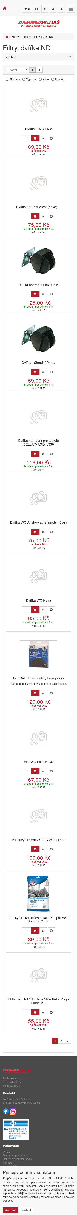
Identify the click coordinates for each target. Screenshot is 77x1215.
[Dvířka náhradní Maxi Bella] (38, 260)
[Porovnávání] (36, 9)
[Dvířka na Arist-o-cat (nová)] (38, 182)
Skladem (15, 79)
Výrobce (11, 57)
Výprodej (31, 79)
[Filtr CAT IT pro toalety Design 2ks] (38, 654)
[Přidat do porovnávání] (51, 138)
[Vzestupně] (32, 70)
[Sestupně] (39, 70)
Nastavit (26, 1210)
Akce (46, 79)
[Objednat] (35, 138)
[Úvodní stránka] (7, 37)
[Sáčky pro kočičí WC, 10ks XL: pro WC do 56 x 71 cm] (38, 893)
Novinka (60, 79)
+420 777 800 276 (19, 1099)
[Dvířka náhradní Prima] (38, 338)
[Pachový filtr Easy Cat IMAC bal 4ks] (38, 815)
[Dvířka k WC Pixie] (38, 104)
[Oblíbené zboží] (44, 9)
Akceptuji (10, 1210)
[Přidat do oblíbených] (43, 138)
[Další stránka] (67, 1041)
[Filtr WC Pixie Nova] (38, 737)
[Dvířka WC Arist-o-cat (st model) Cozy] (38, 498)
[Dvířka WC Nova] (38, 576)
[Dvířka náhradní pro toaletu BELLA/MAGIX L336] (38, 416)
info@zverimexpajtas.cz (26, 1102)
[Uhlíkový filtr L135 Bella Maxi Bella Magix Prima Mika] (38, 975)
